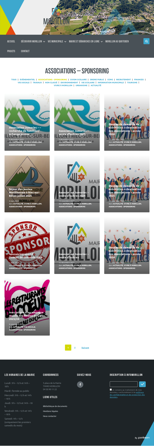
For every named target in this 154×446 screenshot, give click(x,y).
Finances (139, 79)
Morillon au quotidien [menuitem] (117, 41)
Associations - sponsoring (22, 145)
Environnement (69, 82)
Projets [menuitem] (11, 51)
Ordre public (97, 79)
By (136, 438)
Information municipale (111, 82)
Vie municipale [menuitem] (55, 41)
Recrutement (123, 79)
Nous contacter (49, 416)
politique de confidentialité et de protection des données (127, 394)
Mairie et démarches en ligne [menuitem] (84, 41)
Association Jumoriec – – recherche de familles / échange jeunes (25, 131)
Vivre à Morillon (63, 85)
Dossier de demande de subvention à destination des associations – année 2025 (125, 190)
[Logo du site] (56, 27)
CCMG (110, 79)
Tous (14, 79)
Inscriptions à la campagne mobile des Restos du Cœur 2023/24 (27, 315)
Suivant (85, 347)
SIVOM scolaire (78, 79)
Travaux (37, 82)
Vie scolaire (87, 82)
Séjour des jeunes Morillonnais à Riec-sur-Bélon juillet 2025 (24, 192)
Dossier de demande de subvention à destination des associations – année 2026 (125, 129)
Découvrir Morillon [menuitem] (31, 41)
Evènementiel (27, 79)
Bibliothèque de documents (55, 406)
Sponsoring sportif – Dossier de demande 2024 (25, 255)
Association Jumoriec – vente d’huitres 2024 (74, 194)
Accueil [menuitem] (11, 41)
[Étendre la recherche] (146, 41)
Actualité (96, 85)
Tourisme (132, 82)
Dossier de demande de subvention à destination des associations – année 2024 (125, 252)
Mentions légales (50, 411)
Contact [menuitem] (25, 51)
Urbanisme (81, 85)
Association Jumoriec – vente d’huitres (74, 255)
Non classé (51, 82)
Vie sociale (23, 82)
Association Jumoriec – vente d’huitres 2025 (74, 132)
